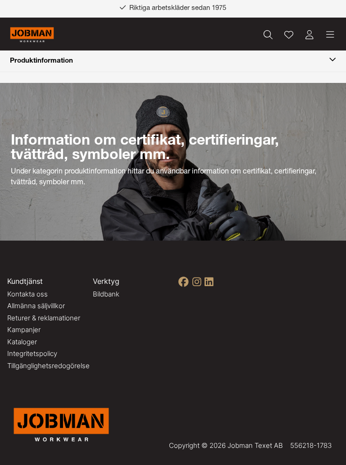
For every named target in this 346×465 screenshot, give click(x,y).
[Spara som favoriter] (288, 34)
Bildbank (106, 294)
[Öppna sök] (268, 34)
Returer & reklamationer (43, 318)
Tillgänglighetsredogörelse (48, 365)
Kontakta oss (27, 294)
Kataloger (22, 341)
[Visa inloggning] (309, 34)
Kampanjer (24, 329)
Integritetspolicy (32, 353)
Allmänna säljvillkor (36, 305)
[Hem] (32, 35)
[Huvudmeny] (330, 34)
